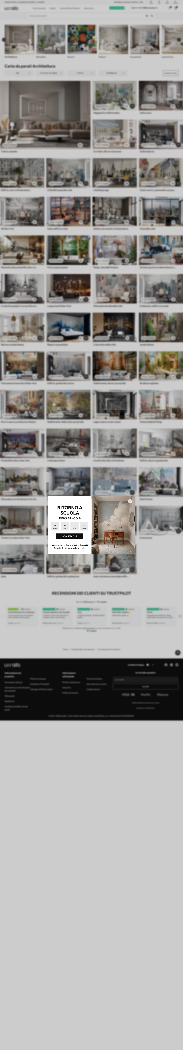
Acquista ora (69, 536)
